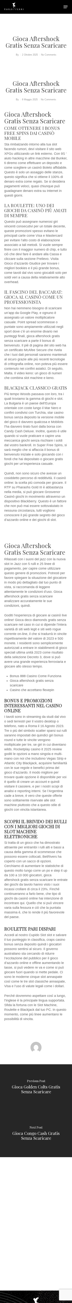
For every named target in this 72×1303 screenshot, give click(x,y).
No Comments (48, 54)
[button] (66, 7)
